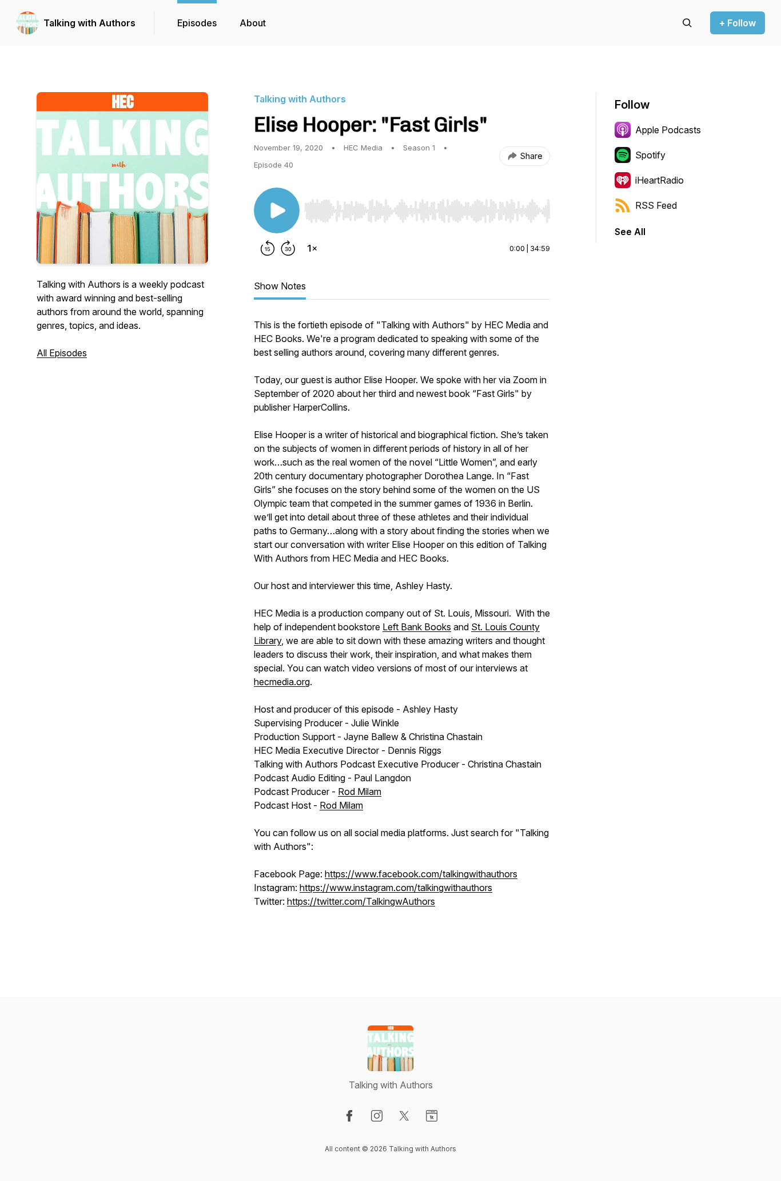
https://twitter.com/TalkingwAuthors (361, 901)
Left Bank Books (416, 627)
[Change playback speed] (312, 248)
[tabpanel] (402, 625)
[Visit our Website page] (431, 1116)
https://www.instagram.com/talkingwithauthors (396, 887)
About (253, 23)
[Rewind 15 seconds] (268, 248)
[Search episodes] (687, 23)
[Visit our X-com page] (404, 1116)
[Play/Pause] (277, 210)
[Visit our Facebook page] (349, 1116)
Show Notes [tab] (280, 286)
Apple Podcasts (668, 130)
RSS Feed (656, 205)
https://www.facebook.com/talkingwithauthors (421, 874)
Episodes (197, 23)
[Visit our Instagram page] (376, 1116)
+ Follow (737, 23)
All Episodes (62, 353)
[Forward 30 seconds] (288, 248)
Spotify (650, 155)
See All (630, 231)
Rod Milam (359, 791)
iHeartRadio (659, 180)
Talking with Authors (89, 23)
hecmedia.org (282, 681)
